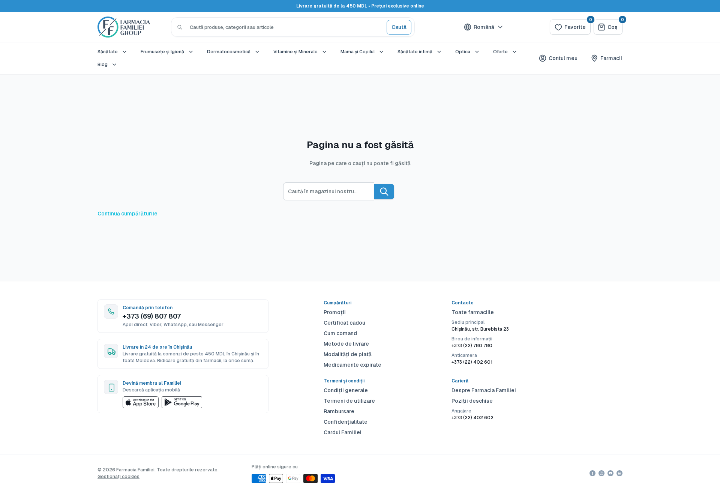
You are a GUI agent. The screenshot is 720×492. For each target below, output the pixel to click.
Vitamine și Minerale (295, 52)
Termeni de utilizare (349, 400)
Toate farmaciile (473, 312)
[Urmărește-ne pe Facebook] (593, 473)
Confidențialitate (346, 421)
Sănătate (108, 52)
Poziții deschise (472, 400)
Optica (462, 52)
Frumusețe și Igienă (162, 52)
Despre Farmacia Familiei (484, 390)
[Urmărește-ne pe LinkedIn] (619, 473)
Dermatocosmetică (228, 52)
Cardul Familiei (343, 432)
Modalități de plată (348, 354)
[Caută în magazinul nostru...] (384, 191)
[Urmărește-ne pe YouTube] (611, 473)
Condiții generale (346, 390)
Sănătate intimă (415, 52)
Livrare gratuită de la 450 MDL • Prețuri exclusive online (360, 6)
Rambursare (339, 411)
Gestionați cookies (119, 477)
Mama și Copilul (357, 52)
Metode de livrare (346, 343)
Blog (103, 65)
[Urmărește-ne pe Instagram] (601, 473)
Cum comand (340, 333)
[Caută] (179, 27)
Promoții (335, 312)
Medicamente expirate (352, 364)
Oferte (500, 52)
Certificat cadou (344, 322)
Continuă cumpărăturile (128, 213)
